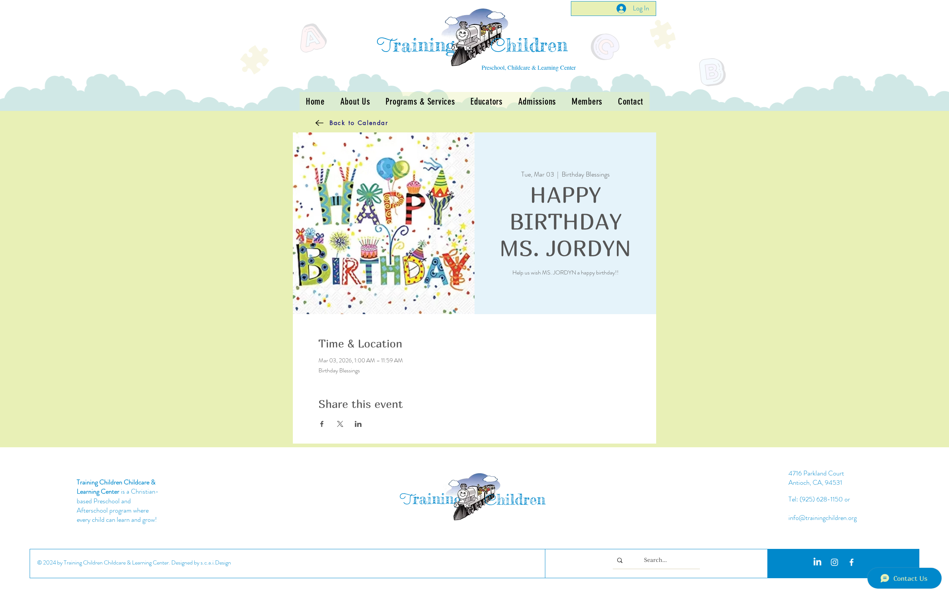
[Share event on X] (340, 424)
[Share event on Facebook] (321, 424)
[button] (420, 101)
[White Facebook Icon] (851, 562)
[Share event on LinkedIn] (358, 424)
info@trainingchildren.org (822, 518)
